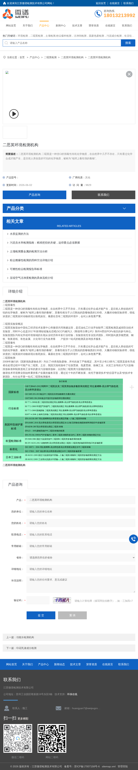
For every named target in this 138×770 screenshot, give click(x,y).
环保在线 (72, 694)
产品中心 (44, 25)
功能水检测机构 (25, 637)
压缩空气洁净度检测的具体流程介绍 (31, 277)
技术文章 (77, 25)
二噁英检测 (50, 57)
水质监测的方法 (19, 233)
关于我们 (28, 25)
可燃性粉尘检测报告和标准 (26, 268)
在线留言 (115, 3)
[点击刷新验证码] (62, 600)
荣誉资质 (94, 25)
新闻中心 (61, 25)
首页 (22, 57)
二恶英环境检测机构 (72, 57)
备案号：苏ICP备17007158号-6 (82, 766)
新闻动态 (59, 664)
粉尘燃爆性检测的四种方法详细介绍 (31, 260)
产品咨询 (34, 194)
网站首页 (11, 25)
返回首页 (101, 3)
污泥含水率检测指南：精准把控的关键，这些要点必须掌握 (45, 242)
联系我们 (128, 3)
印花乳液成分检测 (26, 648)
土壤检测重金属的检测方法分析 (29, 251)
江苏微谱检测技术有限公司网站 (34, 3)
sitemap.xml (109, 766)
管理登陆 (123, 766)
